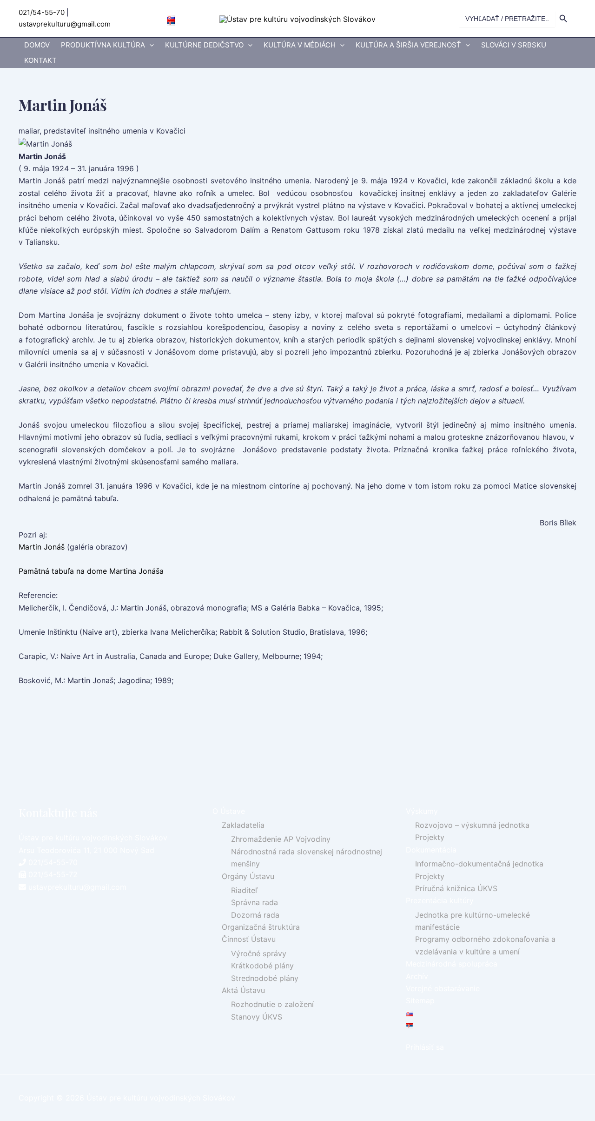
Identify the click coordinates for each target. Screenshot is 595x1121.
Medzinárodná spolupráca (451, 963)
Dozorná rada (255, 915)
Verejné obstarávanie (443, 988)
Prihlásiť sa (425, 1047)
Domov (37, 44)
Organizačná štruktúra (261, 927)
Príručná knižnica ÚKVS (456, 888)
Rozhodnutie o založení (272, 1004)
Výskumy (422, 811)
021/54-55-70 (42, 12)
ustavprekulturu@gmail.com (65, 24)
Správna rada (254, 902)
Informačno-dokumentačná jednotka (479, 863)
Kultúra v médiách (300, 44)
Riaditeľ (244, 890)
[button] (149, 45)
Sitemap (420, 1000)
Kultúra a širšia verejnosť (408, 44)
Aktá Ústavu (243, 990)
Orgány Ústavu (248, 876)
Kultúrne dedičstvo (204, 44)
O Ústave (228, 811)
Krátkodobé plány (262, 965)
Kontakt (40, 60)
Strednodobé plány (264, 978)
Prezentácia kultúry (440, 900)
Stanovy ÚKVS (256, 1016)
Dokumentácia (431, 849)
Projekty (429, 837)
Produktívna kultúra (103, 44)
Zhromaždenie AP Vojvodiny (281, 839)
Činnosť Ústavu (249, 939)
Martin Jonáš (42, 546)
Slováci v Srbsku (513, 44)
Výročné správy (258, 953)
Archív (417, 976)
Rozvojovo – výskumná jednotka (472, 825)
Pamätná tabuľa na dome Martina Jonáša (91, 571)
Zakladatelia (243, 825)
